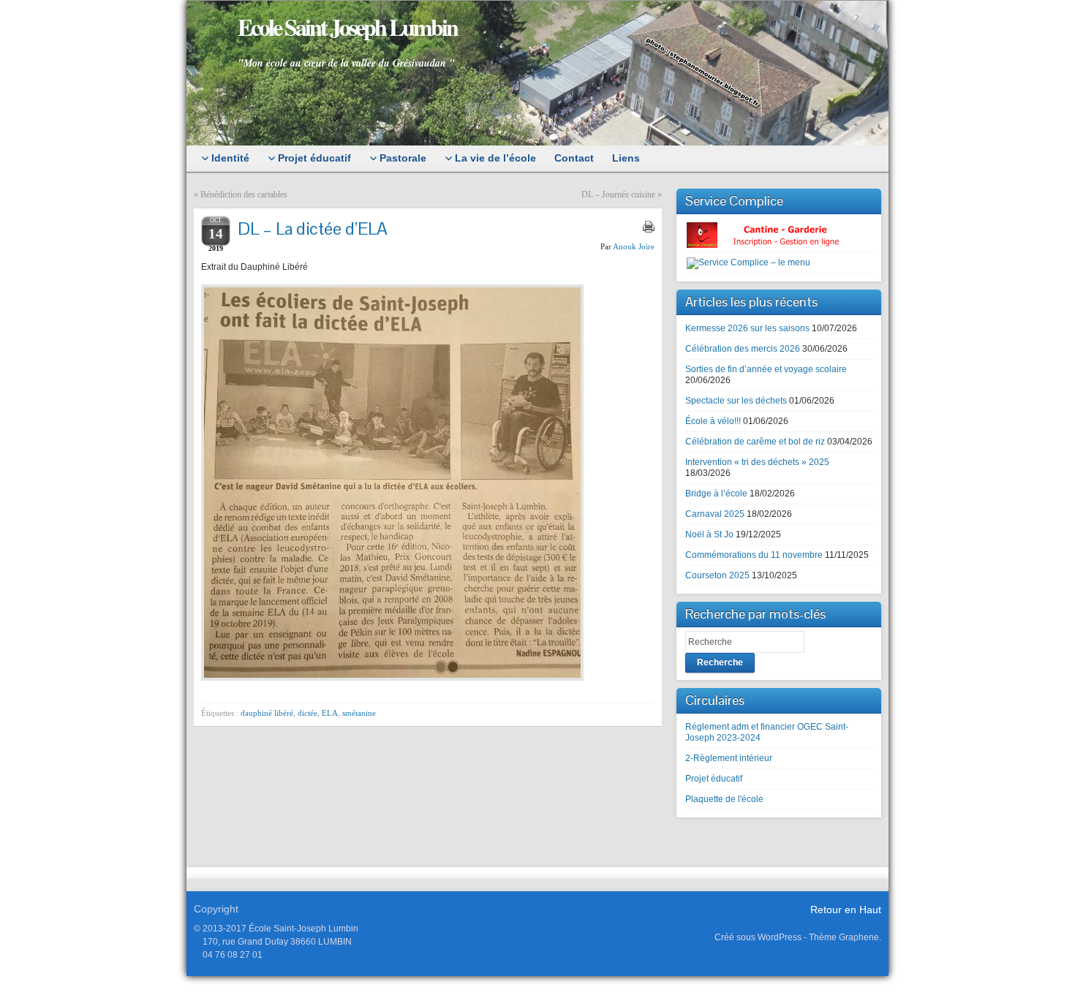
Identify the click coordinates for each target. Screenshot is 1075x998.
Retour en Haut (845, 909)
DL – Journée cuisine (618, 194)
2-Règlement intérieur (728, 758)
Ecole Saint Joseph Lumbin (347, 27)
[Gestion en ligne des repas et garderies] (775, 235)
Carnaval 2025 (714, 514)
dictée (307, 712)
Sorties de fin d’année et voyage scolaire (766, 369)
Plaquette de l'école (724, 799)
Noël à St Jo (709, 534)
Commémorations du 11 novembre (754, 555)
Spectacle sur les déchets (736, 401)
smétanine (359, 712)
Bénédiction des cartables (243, 194)
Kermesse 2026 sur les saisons (747, 328)
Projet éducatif (713, 779)
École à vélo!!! (713, 421)
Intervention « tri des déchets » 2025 (757, 462)
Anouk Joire (634, 246)
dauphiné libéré (267, 712)
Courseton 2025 (717, 575)
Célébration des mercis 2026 (742, 349)
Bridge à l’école (716, 493)
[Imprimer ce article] (649, 227)
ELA (330, 712)
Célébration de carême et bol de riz (755, 441)
